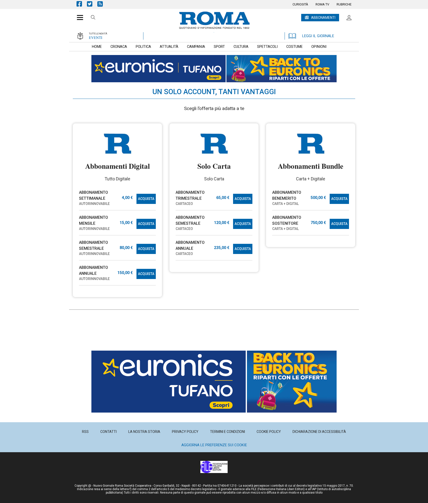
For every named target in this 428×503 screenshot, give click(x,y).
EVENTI (95, 37)
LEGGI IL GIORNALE (318, 36)
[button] (78, 15)
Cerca (93, 18)
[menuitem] (300, 4)
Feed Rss (102, 4)
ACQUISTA (146, 199)
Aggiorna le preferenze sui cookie (214, 445)
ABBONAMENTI (323, 18)
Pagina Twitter (92, 4)
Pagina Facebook (82, 4)
